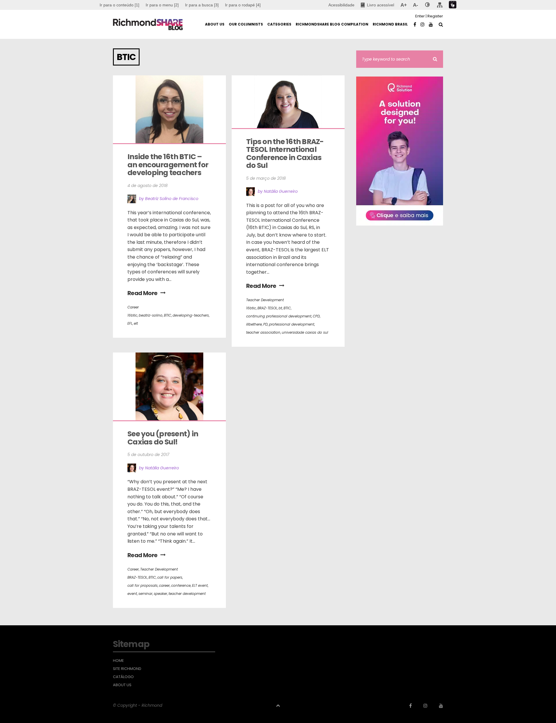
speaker (160, 593)
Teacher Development (265, 299)
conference (181, 585)
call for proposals (142, 585)
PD (265, 324)
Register (435, 16)
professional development (291, 324)
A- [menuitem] (415, 4)
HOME (118, 660)
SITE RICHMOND (127, 668)
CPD (316, 316)
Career (133, 307)
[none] (427, 5)
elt (136, 323)
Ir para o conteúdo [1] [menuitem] (119, 5)
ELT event (200, 585)
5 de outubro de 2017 (148, 454)
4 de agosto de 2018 (147, 185)
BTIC (167, 315)
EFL (129, 323)
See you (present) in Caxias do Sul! (163, 438)
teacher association (263, 332)
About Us (122, 685)
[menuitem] (162, 5)
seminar (145, 593)
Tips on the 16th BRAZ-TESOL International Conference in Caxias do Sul (285, 154)
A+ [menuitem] (403, 4)
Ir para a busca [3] (202, 5)
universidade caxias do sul (305, 332)
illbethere (254, 324)
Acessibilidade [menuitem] (341, 5)
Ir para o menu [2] (162, 5)
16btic (132, 315)
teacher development (187, 593)
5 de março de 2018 (266, 178)
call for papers (169, 577)
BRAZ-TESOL (267, 308)
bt (280, 308)
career (164, 585)
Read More (142, 293)
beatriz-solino (150, 315)
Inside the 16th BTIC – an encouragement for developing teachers (168, 165)
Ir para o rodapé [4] (243, 5)
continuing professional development (278, 316)
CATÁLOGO (123, 677)
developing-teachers (191, 315)
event (132, 593)
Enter (420, 16)
